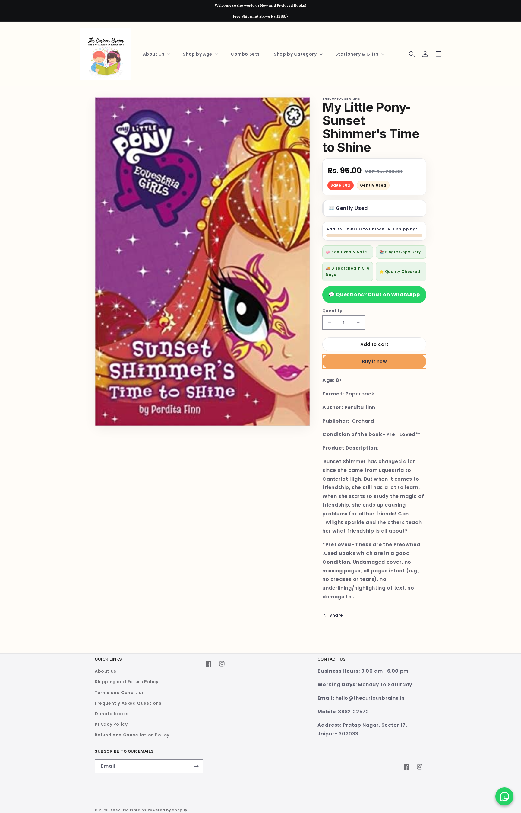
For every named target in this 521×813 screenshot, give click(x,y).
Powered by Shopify (168, 810)
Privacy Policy (111, 724)
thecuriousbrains (129, 810)
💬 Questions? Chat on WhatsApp (374, 294)
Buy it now (374, 361)
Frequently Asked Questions (128, 703)
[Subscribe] (196, 766)
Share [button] (336, 615)
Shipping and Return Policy (127, 682)
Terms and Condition (120, 693)
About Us (105, 671)
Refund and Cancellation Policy (132, 735)
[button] (156, 54)
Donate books (111, 714)
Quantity (332, 311)
